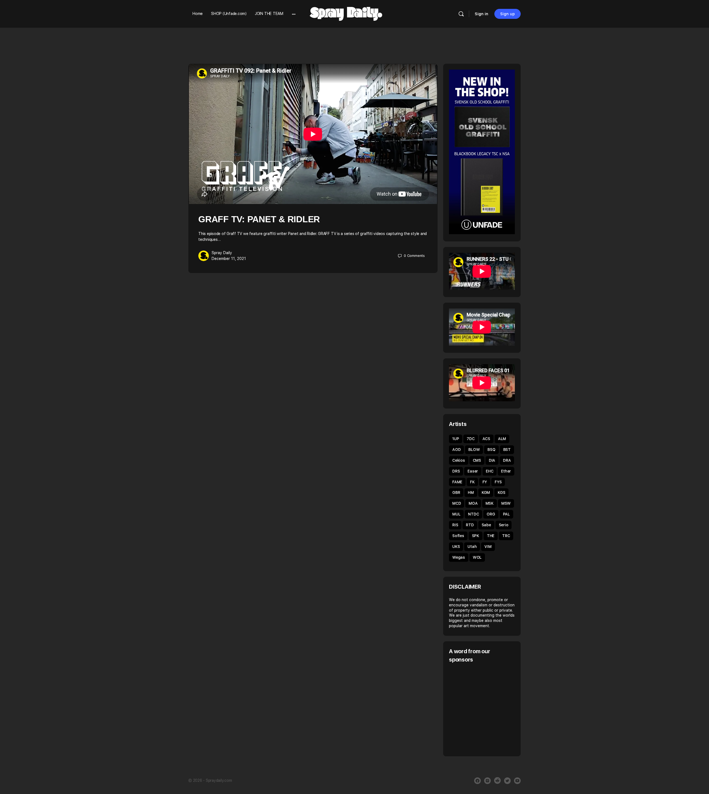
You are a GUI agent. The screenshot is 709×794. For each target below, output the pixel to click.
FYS (498, 482)
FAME (457, 482)
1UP (455, 438)
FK (472, 482)
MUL (456, 514)
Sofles (458, 535)
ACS (486, 438)
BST (507, 449)
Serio (503, 525)
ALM (502, 438)
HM (471, 492)
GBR (456, 492)
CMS (477, 460)
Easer (472, 471)
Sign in (481, 14)
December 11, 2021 (229, 258)
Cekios (458, 460)
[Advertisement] (495, 709)
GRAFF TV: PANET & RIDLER (259, 219)
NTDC (473, 514)
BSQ (491, 449)
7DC (470, 438)
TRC (506, 535)
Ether (506, 471)
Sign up (507, 14)
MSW (506, 503)
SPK (475, 535)
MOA (473, 503)
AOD (456, 449)
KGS (501, 492)
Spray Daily (222, 253)
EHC (489, 471)
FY (484, 482)
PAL (506, 514)
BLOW (474, 449)
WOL (477, 557)
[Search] (461, 14)
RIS (455, 525)
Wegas (458, 557)
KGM (486, 492)
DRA (507, 460)
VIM (487, 546)
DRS (456, 471)
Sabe (486, 525)
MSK (489, 503)
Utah (472, 546)
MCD (456, 503)
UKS (456, 546)
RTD (470, 525)
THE (490, 535)
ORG (491, 514)
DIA (492, 460)
